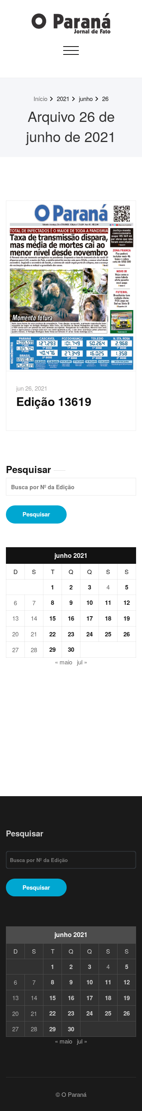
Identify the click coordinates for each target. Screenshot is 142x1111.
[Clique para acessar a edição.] (71, 286)
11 (108, 602)
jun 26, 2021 (31, 388)
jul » (82, 662)
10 (89, 602)
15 (52, 618)
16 (71, 618)
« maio (63, 662)
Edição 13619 (54, 401)
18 (108, 618)
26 (105, 98)
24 (89, 634)
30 (71, 649)
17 (89, 618)
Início (40, 98)
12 (126, 602)
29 (52, 649)
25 (108, 634)
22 (52, 634)
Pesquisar (28, 469)
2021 (63, 98)
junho (86, 98)
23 (71, 634)
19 (126, 618)
